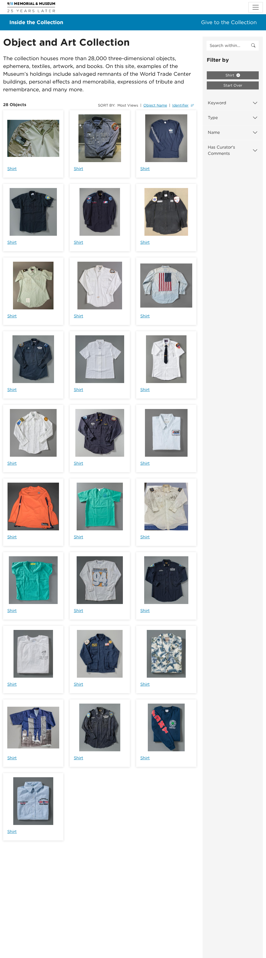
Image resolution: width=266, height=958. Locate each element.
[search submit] (253, 46)
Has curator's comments (221, 150)
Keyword (217, 102)
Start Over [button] (232, 85)
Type (213, 117)
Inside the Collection (36, 22)
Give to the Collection (229, 22)
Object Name (155, 105)
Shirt (12, 168)
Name (214, 132)
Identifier (180, 105)
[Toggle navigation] (255, 7)
